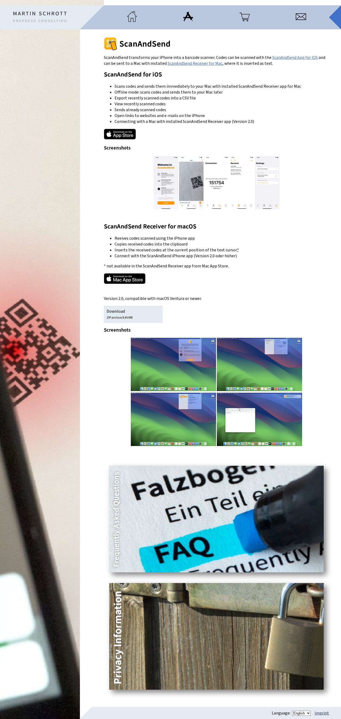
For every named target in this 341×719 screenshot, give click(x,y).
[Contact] (301, 20)
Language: (281, 713)
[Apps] (188, 20)
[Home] (40, 17)
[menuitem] (132, 17)
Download (119, 314)
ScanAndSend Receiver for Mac (195, 63)
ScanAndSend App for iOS (295, 58)
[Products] (244, 20)
